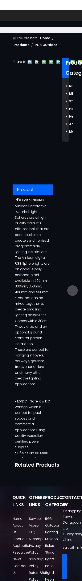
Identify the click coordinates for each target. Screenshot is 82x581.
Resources (21, 552)
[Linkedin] (64, 563)
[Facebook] (64, 557)
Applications (23, 545)
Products (20, 538)
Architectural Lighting (71, 124)
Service (35, 518)
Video (34, 525)
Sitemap (36, 538)
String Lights (71, 101)
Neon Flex (71, 116)
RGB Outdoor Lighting (71, 86)
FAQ (32, 532)
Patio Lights (71, 108)
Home (17, 518)
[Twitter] (64, 569)
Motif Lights (71, 131)
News (17, 559)
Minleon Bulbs (71, 93)
